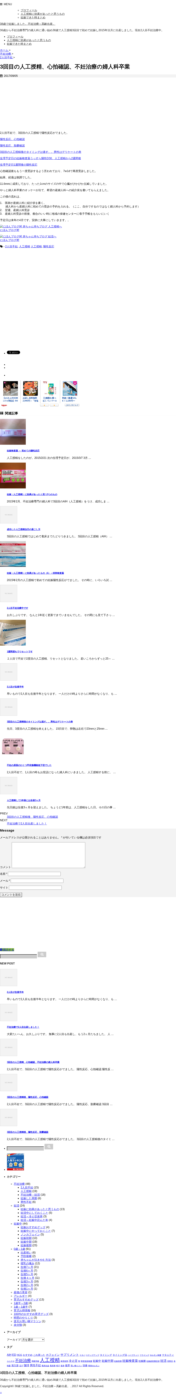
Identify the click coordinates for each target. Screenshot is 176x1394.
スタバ (82, 1355)
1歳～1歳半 (21, 1306)
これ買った (39, 1355)
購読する (8, 949)
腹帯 (67, 1365)
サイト (4, 887)
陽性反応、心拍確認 (12, 139)
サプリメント (69, 1354)
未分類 (18, 1324)
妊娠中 (18, 1223)
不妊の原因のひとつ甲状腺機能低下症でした (29, 765)
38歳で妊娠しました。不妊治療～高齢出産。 (27, 23)
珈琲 (26, 1365)
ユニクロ (10, 1361)
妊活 (16, 1205)
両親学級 (35, 1361)
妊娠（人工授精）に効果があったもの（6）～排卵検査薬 (35, 573)
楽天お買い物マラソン (27, 1321)
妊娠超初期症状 (153, 1361)
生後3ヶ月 (27, 1281)
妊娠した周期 (29, 1198)
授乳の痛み (27, 1263)
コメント (5, 867)
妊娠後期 (26, 1245)
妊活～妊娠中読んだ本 (34, 1220)
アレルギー (21, 1295)
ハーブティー (133, 1355)
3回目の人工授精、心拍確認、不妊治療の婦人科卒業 (33, 1062)
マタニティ (168, 1355)
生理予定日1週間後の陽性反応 (18, 164)
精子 (58, 1366)
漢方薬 (15, 1365)
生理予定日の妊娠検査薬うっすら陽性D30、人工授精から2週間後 (40, 158)
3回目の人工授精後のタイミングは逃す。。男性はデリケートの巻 (40, 151)
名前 (3, 873)
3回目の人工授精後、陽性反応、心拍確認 (32, 816)
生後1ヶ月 (27, 1288)
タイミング (106, 1355)
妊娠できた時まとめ (33, 17)
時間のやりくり (23, 1317)
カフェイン (53, 1354)
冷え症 (73, 1360)
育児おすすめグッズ (26, 1299)
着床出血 (45, 1366)
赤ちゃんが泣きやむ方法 (36, 1259)
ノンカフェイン (30, 1234)
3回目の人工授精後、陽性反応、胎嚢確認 (27, 1132)
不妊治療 (19, 1183)
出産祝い (26, 1252)
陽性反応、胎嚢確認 (12, 145)
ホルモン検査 (155, 1355)
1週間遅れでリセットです (20, 651)
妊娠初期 (26, 1238)
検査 (9, 1366)
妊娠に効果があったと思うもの (40, 1209)
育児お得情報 (22, 1310)
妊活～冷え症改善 (32, 1216)
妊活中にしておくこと (34, 1212)
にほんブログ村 (9, 230)
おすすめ (27, 1355)
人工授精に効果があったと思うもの (43, 13)
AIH (9, 1354)
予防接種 (26, 1256)
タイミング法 (120, 1355)
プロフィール (29, 10)
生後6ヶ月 (27, 1270)
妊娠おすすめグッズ (33, 1227)
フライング (144, 1355)
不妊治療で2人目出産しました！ (27, 823)
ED (14, 1354)
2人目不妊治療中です (17, 608)
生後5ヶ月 (27, 1274)
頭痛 (85, 1365)
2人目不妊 (11, 246)
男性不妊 (26, 1201)
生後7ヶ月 (27, 1267)
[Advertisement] (88, 104)
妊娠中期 (26, 1241)
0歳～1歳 (19, 1248)
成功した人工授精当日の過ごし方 (23, 529)
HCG (19, 1355)
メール (5, 880)
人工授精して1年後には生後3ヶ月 (24, 800)
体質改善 (64, 1361)
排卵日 (170, 1361)
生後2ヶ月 (27, 1285)
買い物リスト (76, 1366)
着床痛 (53, 1366)
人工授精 (24, 246)
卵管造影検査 (86, 1361)
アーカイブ (14, 1339)
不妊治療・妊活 (30, 1194)
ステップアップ (92, 1355)
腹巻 (62, 1366)
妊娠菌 (142, 1361)
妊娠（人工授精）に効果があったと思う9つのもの (32, 494)
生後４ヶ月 (27, 1277)
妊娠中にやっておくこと (36, 1230)
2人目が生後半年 (15, 686)
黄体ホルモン (94, 1366)
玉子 (21, 1366)
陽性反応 (48, 246)
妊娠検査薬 (130, 1360)
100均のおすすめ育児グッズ (31, 1314)
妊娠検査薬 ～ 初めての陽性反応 (23, 450)
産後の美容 (21, 1292)
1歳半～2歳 (21, 1303)
